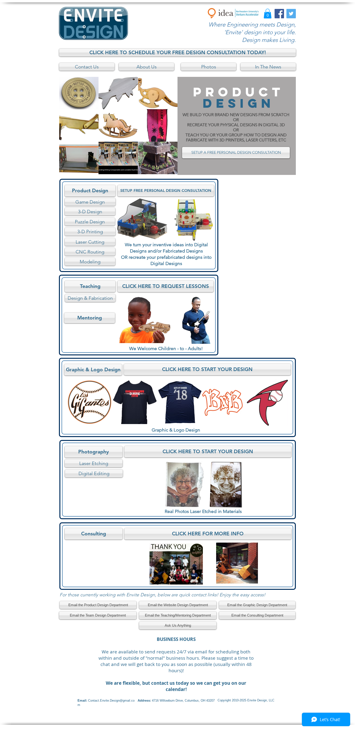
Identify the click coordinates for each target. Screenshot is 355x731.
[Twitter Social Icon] (291, 13)
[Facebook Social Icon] (279, 13)
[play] (167, 170)
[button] (267, 14)
